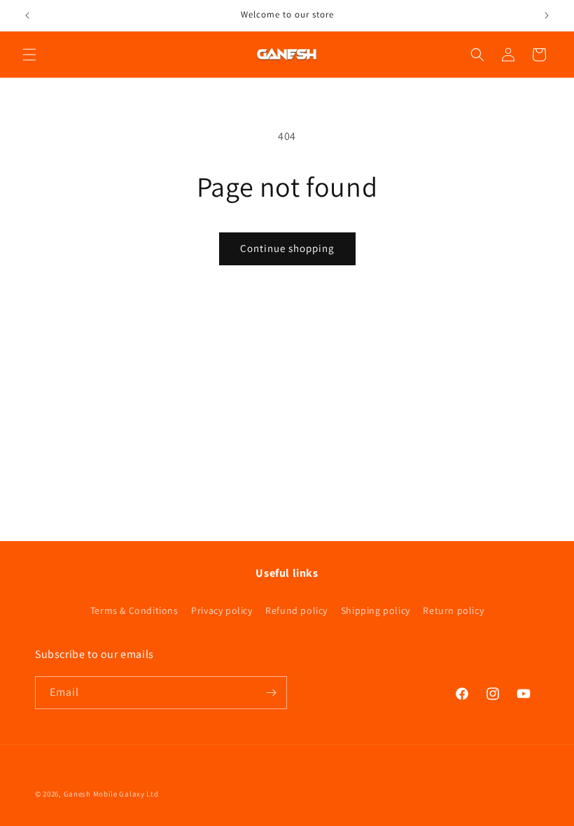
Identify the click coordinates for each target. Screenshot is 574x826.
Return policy (453, 610)
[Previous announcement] (27, 15)
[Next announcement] (546, 15)
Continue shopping (287, 248)
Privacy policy (221, 610)
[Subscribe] (270, 692)
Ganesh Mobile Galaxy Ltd (111, 794)
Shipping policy (375, 610)
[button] (29, 54)
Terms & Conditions (134, 610)
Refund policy (296, 610)
